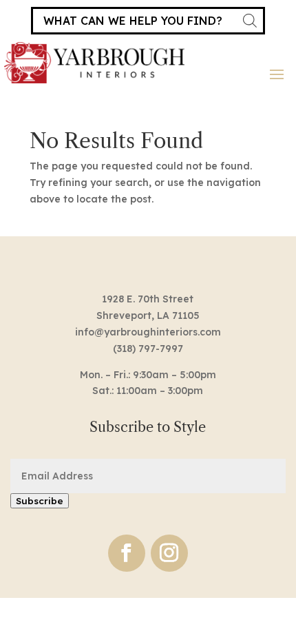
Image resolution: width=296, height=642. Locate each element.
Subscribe (39, 500)
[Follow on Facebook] (126, 553)
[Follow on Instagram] (169, 553)
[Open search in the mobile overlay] (148, 20)
